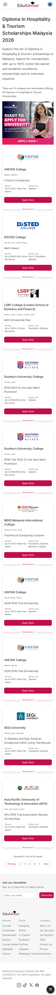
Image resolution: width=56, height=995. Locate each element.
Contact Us (46, 944)
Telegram (24, 949)
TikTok (22, 930)
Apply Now (28, 199)
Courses (6, 925)
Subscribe (46, 895)
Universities (8, 930)
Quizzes (6, 939)
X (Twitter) (24, 935)
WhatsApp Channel (29, 953)
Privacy (44, 949)
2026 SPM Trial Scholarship (21, 603)
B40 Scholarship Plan (17, 320)
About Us (45, 925)
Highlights (7, 949)
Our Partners (46, 935)
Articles (6, 953)
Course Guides (10, 944)
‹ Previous (11, 864)
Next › (47, 864)
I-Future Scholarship (17, 180)
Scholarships (9, 935)
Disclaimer (45, 953)
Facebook (24, 939)
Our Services (47, 930)
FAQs (42, 939)
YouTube (23, 944)
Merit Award (11, 248)
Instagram (24, 925)
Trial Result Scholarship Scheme (24, 535)
